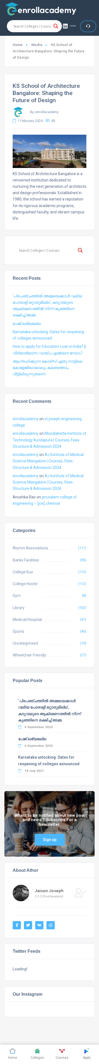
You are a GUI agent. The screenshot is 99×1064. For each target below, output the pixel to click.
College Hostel (25, 584)
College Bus (23, 572)
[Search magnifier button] (56, 26)
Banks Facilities (26, 560)
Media (36, 45)
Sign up (49, 839)
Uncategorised (25, 643)
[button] (70, 26)
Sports (18, 631)
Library (18, 608)
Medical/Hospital (27, 619)
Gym (17, 595)
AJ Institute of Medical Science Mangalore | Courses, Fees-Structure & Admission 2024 (48, 460)
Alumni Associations (30, 548)
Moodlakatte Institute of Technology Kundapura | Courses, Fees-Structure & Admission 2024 (49, 439)
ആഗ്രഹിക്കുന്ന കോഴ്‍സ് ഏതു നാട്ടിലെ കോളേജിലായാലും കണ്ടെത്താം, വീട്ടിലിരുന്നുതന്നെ (47, 367)
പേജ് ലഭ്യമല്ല (27, 323)
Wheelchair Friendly (29, 655)
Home (18, 45)
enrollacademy (25, 419)
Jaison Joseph (49, 890)
